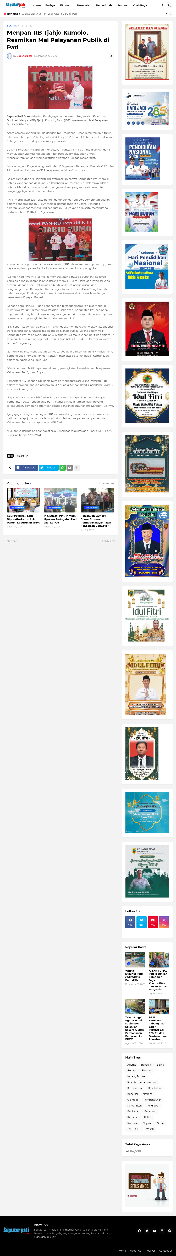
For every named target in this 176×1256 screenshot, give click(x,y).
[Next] (171, 13)
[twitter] (147, 1231)
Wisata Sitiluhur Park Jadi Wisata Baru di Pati (134, 975)
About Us (135, 1250)
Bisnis (160, 1064)
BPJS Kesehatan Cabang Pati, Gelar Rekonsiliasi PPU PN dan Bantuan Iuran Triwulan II (158, 1028)
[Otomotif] (153, 930)
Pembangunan (152, 1099)
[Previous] (166, 13)
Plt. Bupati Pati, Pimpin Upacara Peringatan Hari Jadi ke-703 (60, 519)
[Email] (70, 468)
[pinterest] (170, 1231)
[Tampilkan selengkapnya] (77, 468)
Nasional (122, 5)
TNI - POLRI (134, 1129)
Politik (148, 1117)
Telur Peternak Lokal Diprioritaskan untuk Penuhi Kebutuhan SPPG (23, 519)
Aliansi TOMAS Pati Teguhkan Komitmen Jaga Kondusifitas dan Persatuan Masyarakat (158, 980)
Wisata (150, 1129)
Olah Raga (140, 5)
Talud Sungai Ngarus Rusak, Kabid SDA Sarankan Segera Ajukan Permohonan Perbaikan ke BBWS (134, 1028)
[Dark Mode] (163, 5)
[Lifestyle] (130, 930)
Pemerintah (104, 5)
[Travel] (141, 930)
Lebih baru (12, 541)
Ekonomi (66, 5)
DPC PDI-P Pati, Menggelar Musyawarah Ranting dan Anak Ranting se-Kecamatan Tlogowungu (79, 13)
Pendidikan (153, 1105)
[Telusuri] (170, 5)
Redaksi (150, 1250)
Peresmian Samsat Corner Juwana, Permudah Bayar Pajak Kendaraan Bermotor (96, 521)
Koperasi (132, 1093)
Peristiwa (150, 1111)
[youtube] (154, 1231)
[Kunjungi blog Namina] (147, 1206)
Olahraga (133, 1099)
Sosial (160, 1123)
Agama (131, 1064)
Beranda (12, 25)
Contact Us (166, 1250)
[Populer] (141, 933)
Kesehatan (84, 5)
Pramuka (132, 1123)
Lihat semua (106, 483)
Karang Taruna (136, 1076)
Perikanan (133, 1111)
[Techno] (164, 930)
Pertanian (133, 1117)
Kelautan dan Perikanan (141, 1082)
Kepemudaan (135, 1088)
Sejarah (147, 1123)
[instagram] (162, 1231)
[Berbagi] (111, 56)
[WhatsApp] (62, 468)
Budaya (50, 5)
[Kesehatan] (130, 933)
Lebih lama (109, 541)
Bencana (146, 1064)
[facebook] (139, 1231)
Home (36, 5)
